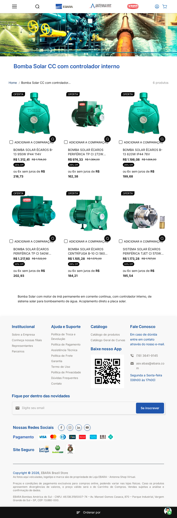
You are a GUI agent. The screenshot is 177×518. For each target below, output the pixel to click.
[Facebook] (61, 427)
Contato (56, 383)
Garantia (56, 361)
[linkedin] (78, 427)
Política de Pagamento (66, 344)
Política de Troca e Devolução (63, 337)
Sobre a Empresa (23, 334)
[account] (157, 6)
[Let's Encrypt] (44, 454)
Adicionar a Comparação (34, 142)
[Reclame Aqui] (57, 452)
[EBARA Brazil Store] (64, 6)
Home (13, 82)
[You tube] (87, 427)
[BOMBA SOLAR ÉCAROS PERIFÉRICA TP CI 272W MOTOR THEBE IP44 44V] (88, 114)
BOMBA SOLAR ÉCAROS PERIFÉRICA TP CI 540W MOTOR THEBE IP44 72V (31, 251)
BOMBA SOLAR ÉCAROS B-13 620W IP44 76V (142, 152)
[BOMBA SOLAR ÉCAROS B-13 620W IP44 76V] (143, 114)
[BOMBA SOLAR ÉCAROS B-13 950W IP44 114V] (33, 114)
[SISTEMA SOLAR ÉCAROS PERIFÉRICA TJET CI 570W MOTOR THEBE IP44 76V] (143, 213)
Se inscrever (150, 408)
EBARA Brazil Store (54, 473)
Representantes (22, 345)
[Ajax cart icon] (164, 6)
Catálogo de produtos (105, 334)
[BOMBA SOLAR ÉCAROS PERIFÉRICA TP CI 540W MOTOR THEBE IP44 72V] (33, 213)
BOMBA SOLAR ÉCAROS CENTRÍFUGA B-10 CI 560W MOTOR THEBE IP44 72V (88, 251)
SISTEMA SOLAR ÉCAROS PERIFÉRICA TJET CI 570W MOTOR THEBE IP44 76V (142, 251)
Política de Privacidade (66, 372)
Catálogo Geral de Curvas (108, 340)
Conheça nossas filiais (27, 340)
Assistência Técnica (64, 350)
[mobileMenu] (14, 6)
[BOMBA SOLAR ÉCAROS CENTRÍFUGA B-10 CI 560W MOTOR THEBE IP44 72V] (88, 213)
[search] (37, 6)
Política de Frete (62, 355)
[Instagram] (70, 427)
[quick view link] (52, 139)
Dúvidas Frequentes (64, 378)
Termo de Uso (60, 366)
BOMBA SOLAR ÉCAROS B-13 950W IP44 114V (33, 152)
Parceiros (18, 351)
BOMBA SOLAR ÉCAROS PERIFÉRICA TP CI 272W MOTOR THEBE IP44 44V (86, 152)
